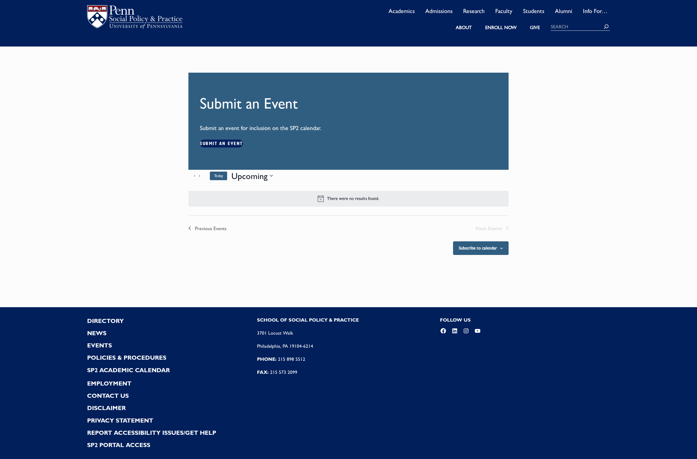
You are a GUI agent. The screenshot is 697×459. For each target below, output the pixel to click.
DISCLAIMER (106, 407)
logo (134, 18)
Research (474, 11)
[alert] (348, 199)
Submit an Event (221, 143)
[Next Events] (202, 175)
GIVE (535, 27)
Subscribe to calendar (478, 248)
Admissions (439, 11)
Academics (402, 11)
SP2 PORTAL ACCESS (118, 444)
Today (218, 176)
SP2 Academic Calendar (128, 370)
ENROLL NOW (500, 27)
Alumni (563, 11)
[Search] (606, 26)
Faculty (503, 11)
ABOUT (464, 27)
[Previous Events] (191, 175)
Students (533, 11)
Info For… (595, 11)
